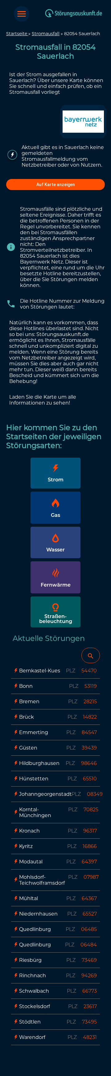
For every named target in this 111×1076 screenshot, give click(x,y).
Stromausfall (46, 33)
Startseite (17, 33)
